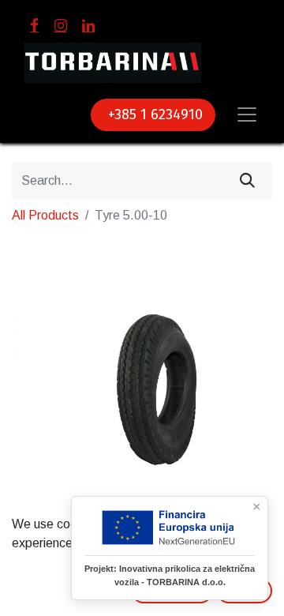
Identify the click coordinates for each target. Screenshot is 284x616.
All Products (45, 215)
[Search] (247, 181)
